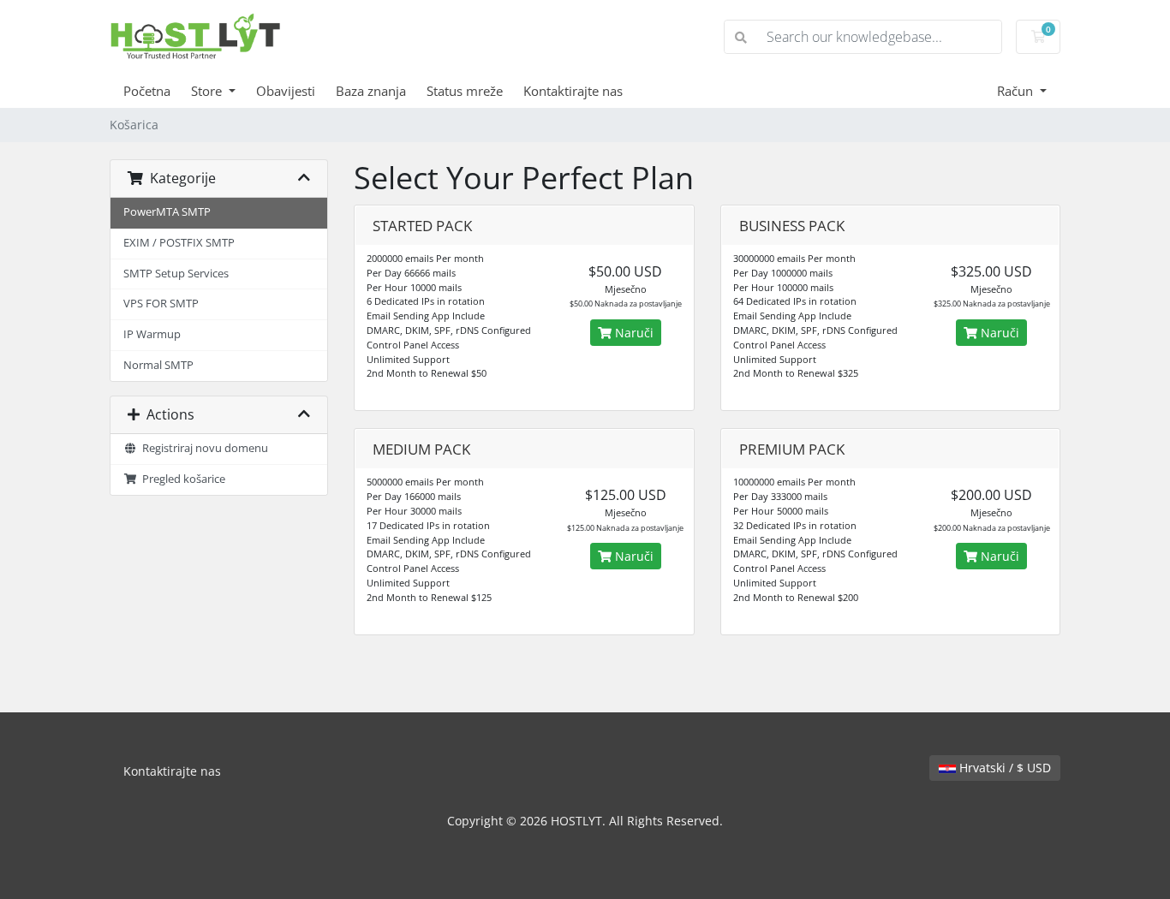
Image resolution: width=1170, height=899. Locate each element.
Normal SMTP (158, 365)
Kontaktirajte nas (573, 90)
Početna (146, 90)
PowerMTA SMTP (167, 212)
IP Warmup (152, 334)
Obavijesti (285, 90)
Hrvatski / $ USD (1003, 767)
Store (208, 90)
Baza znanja (371, 90)
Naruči (633, 332)
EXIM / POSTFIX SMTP (179, 242)
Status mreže (465, 90)
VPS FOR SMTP (161, 303)
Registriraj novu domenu (202, 448)
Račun (1016, 90)
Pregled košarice (181, 479)
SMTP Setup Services (176, 273)
